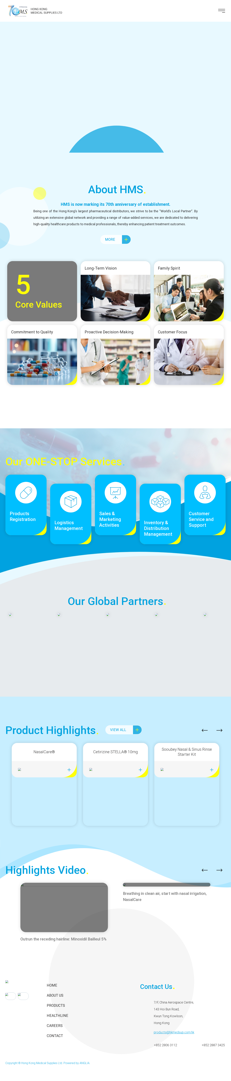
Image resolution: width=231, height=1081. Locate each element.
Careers (55, 1026)
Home (52, 985)
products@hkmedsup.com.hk (174, 1032)
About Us (55, 995)
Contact (55, 1036)
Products (56, 1005)
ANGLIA (85, 1063)
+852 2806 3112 (165, 1045)
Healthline (57, 1015)
